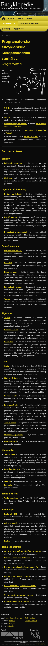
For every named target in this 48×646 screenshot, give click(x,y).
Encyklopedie (17, 4)
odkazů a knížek (31, 137)
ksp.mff (12, 621)
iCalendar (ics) (30, 618)
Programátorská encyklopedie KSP (21, 9)
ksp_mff (12, 623)
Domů (3, 19)
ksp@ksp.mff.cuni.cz (14, 618)
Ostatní (6, 29)
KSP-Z (20, 19)
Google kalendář (31, 621)
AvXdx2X (10, 626)
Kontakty (19, 29)
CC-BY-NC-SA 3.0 (41, 644)
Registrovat (41, 14)
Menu (7, 35)
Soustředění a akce (30, 24)
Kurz (29, 19)
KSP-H (11, 19)
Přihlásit (31, 14)
